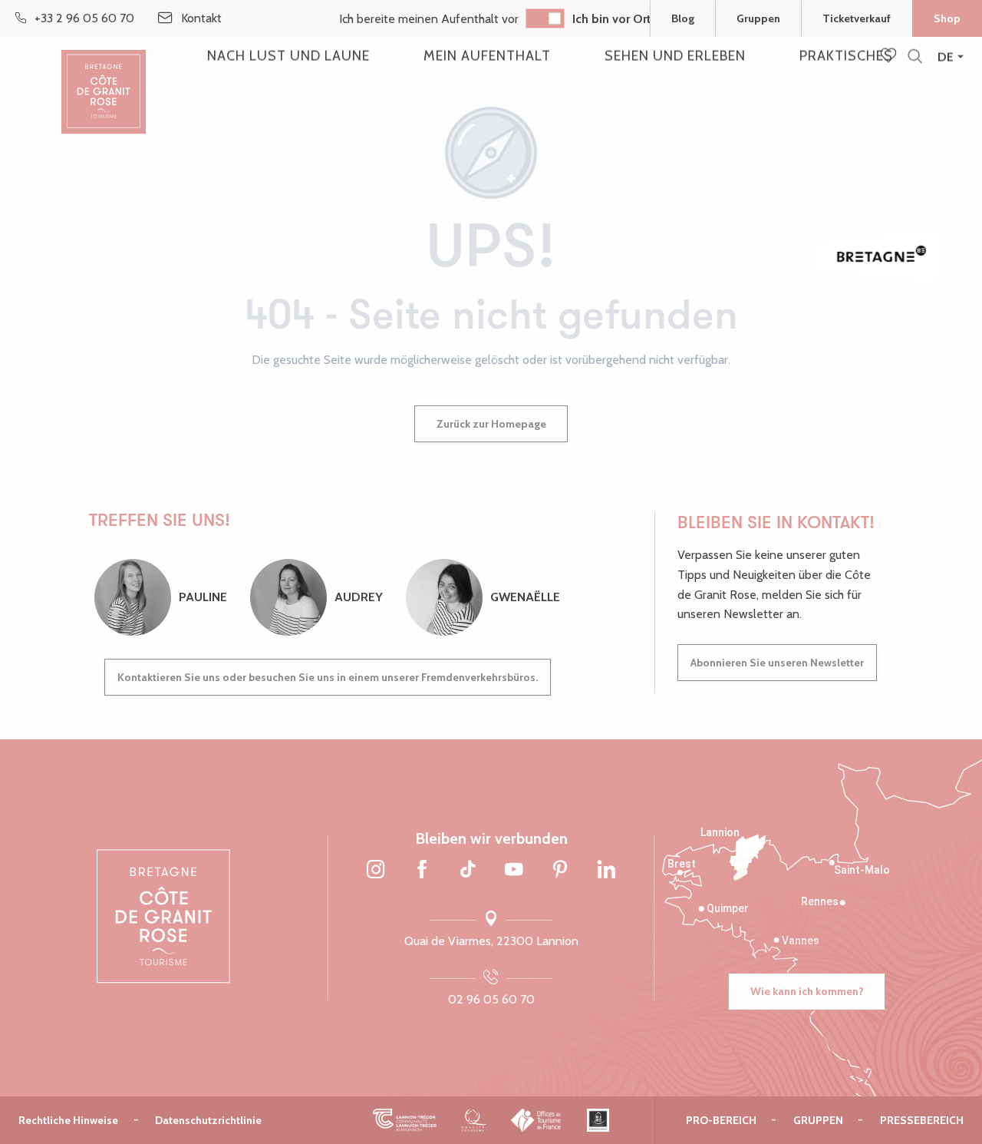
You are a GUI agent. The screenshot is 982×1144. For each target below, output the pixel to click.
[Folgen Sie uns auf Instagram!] (376, 870)
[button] (915, 57)
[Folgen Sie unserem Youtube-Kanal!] (514, 870)
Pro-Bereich (721, 1120)
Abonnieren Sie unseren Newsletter (777, 663)
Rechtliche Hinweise (68, 1120)
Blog (682, 18)
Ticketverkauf (856, 18)
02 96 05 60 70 (491, 999)
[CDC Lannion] (405, 1120)
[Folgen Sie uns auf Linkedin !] (606, 870)
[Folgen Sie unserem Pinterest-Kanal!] (560, 870)
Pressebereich (922, 1120)
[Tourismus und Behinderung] (598, 1120)
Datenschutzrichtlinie (208, 1120)
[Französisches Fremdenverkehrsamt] (537, 1120)
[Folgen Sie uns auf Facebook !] (422, 870)
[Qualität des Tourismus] (474, 1120)
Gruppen (758, 18)
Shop (947, 18)
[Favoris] (890, 57)
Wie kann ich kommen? (807, 991)
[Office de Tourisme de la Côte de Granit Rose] (103, 78)
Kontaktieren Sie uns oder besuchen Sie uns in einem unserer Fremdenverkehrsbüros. (327, 677)
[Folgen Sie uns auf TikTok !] (468, 870)
